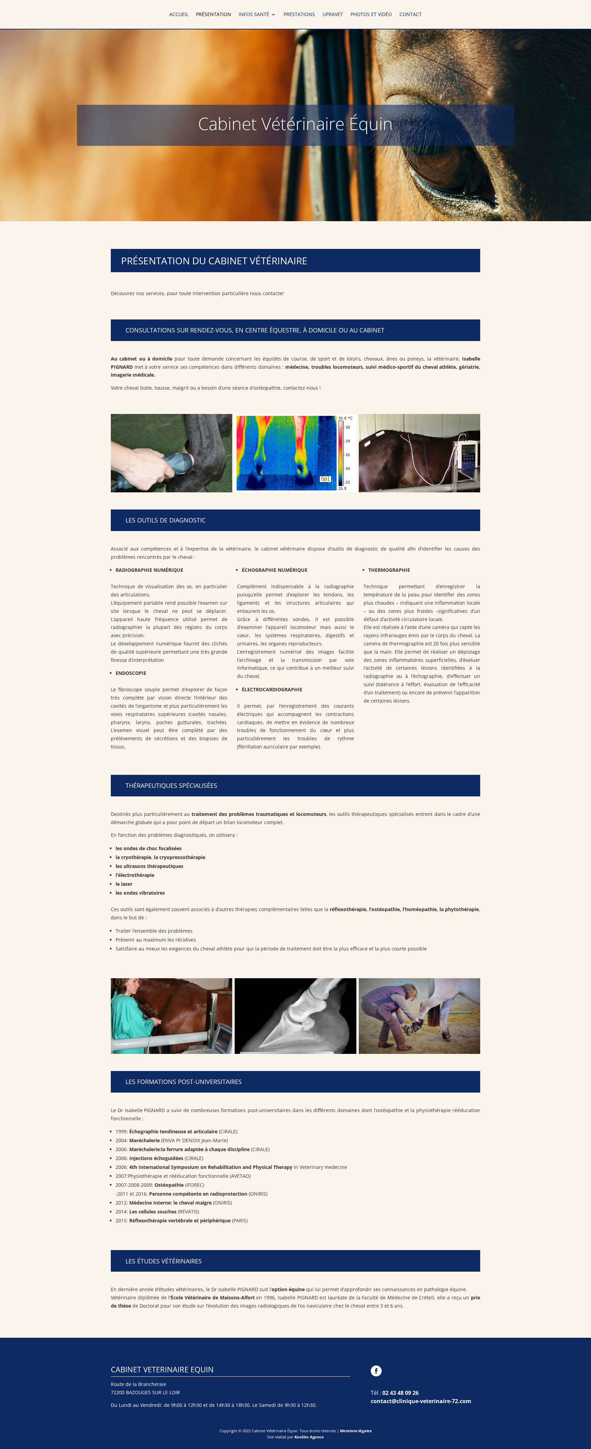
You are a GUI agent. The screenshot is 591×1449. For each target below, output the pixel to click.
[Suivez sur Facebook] (376, 1370)
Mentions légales (355, 1430)
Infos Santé (254, 14)
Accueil (178, 14)
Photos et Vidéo (371, 14)
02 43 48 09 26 (400, 1393)
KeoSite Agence (309, 1436)
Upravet (333, 14)
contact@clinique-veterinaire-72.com (421, 1401)
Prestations (299, 14)
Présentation (213, 14)
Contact (410, 14)
